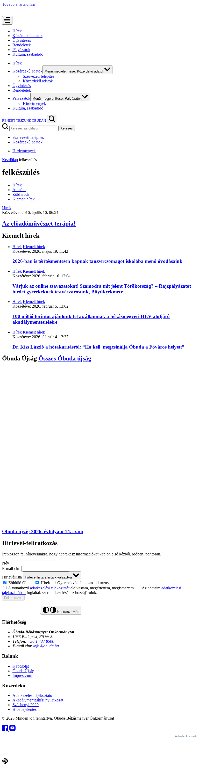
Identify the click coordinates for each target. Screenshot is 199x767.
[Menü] (7, 20)
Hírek (17, 31)
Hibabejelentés (24, 709)
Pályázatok (21, 49)
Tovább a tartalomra (18, 4)
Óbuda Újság (23, 671)
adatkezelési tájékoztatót (49, 588)
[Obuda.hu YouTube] (12, 729)
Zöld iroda (21, 194)
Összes (64, 358)
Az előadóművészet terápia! (39, 223)
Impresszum (22, 675)
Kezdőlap (10, 159)
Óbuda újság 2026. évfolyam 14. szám (42, 531)
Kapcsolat (20, 666)
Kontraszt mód (67, 612)
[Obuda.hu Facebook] (5, 729)
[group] (99, 582)
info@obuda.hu (46, 646)
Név (5, 563)
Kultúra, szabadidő (27, 54)
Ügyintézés (21, 40)
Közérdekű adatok (27, 35)
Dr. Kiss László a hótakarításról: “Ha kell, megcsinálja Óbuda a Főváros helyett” (98, 347)
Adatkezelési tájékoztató (32, 695)
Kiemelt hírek (23, 199)
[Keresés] (52, 119)
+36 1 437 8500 (40, 641)
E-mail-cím (11, 568)
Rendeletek (21, 45)
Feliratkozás (13, 598)
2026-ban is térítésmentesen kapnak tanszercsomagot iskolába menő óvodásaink (97, 261)
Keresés (66, 128)
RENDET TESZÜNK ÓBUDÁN (24, 120)
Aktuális (19, 189)
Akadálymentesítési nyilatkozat (37, 700)
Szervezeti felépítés (38, 76)
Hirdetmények (34, 103)
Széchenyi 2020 (25, 705)
